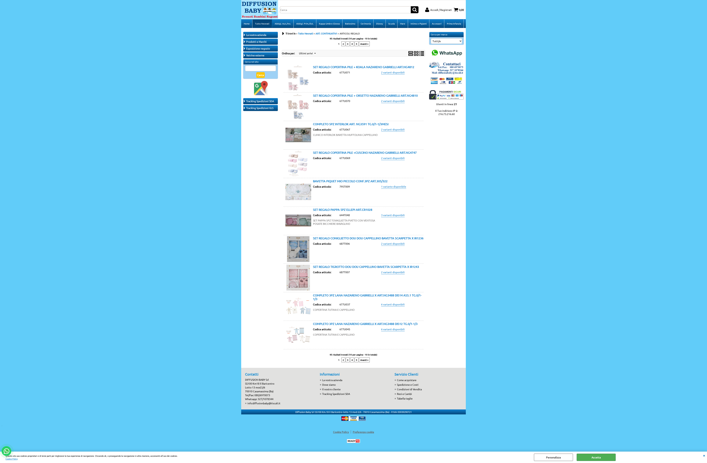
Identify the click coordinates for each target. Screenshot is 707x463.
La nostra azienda (332, 380)
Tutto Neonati (262, 23)
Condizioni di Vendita (409, 389)
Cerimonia (366, 23)
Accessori (437, 23)
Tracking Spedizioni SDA (336, 393)
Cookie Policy (12, 458)
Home (247, 23)
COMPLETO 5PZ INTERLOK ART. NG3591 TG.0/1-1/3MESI (350, 124)
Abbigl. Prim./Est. (305, 23)
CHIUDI (704, 455)
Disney (379, 23)
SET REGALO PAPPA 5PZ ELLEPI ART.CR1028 (342, 209)
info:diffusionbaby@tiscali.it (263, 403)
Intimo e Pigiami (419, 23)
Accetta (596, 457)
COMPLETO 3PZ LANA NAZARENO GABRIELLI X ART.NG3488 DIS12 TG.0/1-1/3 (365, 323)
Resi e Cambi (404, 393)
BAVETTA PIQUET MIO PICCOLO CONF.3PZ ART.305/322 (350, 181)
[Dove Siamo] (260, 94)
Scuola (391, 23)
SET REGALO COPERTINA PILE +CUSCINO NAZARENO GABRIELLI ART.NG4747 (365, 152)
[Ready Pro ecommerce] (353, 441)
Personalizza (553, 457)
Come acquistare (406, 380)
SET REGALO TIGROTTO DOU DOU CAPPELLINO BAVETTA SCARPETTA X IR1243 (366, 266)
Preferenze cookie (363, 432)
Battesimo (350, 23)
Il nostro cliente (331, 389)
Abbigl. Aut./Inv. (283, 23)
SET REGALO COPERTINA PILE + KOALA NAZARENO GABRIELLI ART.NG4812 (363, 67)
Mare (402, 23)
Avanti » (364, 43)
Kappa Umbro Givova (329, 23)
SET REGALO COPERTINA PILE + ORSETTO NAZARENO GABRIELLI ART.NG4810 (365, 95)
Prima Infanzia (454, 23)
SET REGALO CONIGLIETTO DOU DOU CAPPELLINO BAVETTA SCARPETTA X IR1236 (368, 238)
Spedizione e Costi (407, 384)
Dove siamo (329, 384)
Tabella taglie (405, 398)
